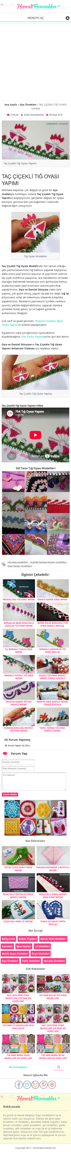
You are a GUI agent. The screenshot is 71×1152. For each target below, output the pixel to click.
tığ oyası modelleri (18, 562)
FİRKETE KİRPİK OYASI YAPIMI (52, 599)
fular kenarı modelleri (20, 565)
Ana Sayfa (10, 104)
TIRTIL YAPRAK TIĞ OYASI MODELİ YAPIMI (52, 729)
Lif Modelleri (42, 946)
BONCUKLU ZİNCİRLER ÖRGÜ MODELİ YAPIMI (18, 896)
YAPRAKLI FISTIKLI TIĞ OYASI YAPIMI (18, 677)
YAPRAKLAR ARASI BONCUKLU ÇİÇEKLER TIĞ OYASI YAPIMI (18, 624)
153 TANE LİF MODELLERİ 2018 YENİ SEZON (18, 1027)
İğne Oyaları (24, 946)
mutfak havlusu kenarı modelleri (48, 562)
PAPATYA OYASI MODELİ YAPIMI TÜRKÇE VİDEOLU (52, 703)
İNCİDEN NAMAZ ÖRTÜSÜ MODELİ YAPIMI (19, 703)
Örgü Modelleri (40, 953)
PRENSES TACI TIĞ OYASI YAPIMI (19, 599)
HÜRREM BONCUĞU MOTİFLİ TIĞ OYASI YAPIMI (18, 729)
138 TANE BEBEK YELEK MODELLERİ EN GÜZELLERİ (18, 1057)
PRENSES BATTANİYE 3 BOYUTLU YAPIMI (52, 869)
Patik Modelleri (31, 961)
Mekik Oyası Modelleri (15, 953)
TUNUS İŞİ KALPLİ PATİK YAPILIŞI (52, 923)
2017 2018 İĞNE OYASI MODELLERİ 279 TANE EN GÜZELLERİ (18, 998)
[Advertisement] (35, 62)
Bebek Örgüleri (28, 938)
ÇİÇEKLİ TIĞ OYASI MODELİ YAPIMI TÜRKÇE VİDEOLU (52, 677)
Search (59, 1067)
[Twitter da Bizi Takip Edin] (27, 1085)
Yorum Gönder (10, 794)
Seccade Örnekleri (54, 961)
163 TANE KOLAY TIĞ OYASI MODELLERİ (53, 997)
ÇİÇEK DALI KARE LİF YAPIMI (18, 921)
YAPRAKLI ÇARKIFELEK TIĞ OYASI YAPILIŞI (52, 650)
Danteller (7, 946)
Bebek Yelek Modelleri (53, 938)
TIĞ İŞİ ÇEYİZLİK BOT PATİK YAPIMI (18, 869)
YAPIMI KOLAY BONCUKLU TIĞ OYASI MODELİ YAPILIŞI (52, 624)
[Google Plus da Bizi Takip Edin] (52, 1085)
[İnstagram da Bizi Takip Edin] (35, 1085)
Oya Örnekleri (28, 104)
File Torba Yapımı (32, 336)
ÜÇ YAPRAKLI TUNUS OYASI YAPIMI (18, 650)
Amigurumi (8, 938)
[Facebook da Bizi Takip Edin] (19, 1085)
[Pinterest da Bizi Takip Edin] (44, 1085)
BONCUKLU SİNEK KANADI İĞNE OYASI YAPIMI (53, 896)
